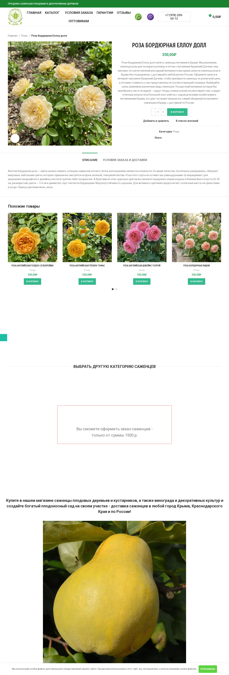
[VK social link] (210, 3)
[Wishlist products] (202, 16)
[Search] (195, 16)
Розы (24, 35)
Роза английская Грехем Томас (87, 265)
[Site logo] (15, 16)
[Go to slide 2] (116, 289)
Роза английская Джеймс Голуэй (141, 265)
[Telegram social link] (215, 3)
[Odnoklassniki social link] (202, 3)
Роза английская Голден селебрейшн (32, 265)
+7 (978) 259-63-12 (174, 16)
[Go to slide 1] (113, 289)
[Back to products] (215, 36)
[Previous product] (210, 36)
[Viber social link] (219, 3)
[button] (32, 281)
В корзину (177, 112)
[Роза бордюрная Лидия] (196, 237)
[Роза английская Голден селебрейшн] (32, 237)
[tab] (90, 158)
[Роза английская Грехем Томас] (87, 237)
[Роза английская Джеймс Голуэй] (142, 237)
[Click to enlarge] (15, 138)
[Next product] (219, 36)
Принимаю (207, 669)
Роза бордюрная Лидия (196, 265)
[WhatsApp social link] (206, 3)
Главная (12, 35)
